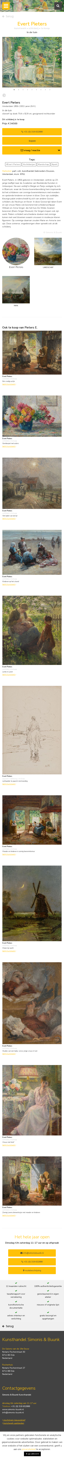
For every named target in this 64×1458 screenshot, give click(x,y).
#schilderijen (29, 164)
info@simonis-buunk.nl (13, 1412)
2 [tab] (18, 89)
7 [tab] (40, 89)
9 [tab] (49, 89)
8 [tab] (45, 89)
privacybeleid (28, 1449)
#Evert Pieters (13, 164)
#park (54, 164)
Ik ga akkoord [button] (32, 1453)
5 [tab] (32, 89)
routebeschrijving (32, 1270)
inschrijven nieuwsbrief (14, 1420)
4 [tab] (27, 89)
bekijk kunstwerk (8, 384)
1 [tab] (14, 89)
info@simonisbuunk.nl (33, 1253)
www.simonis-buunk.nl (13, 1409)
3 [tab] (23, 89)
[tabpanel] (32, 62)
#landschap (43, 164)
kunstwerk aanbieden (13, 1423)
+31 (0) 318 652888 (33, 131)
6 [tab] (36, 89)
